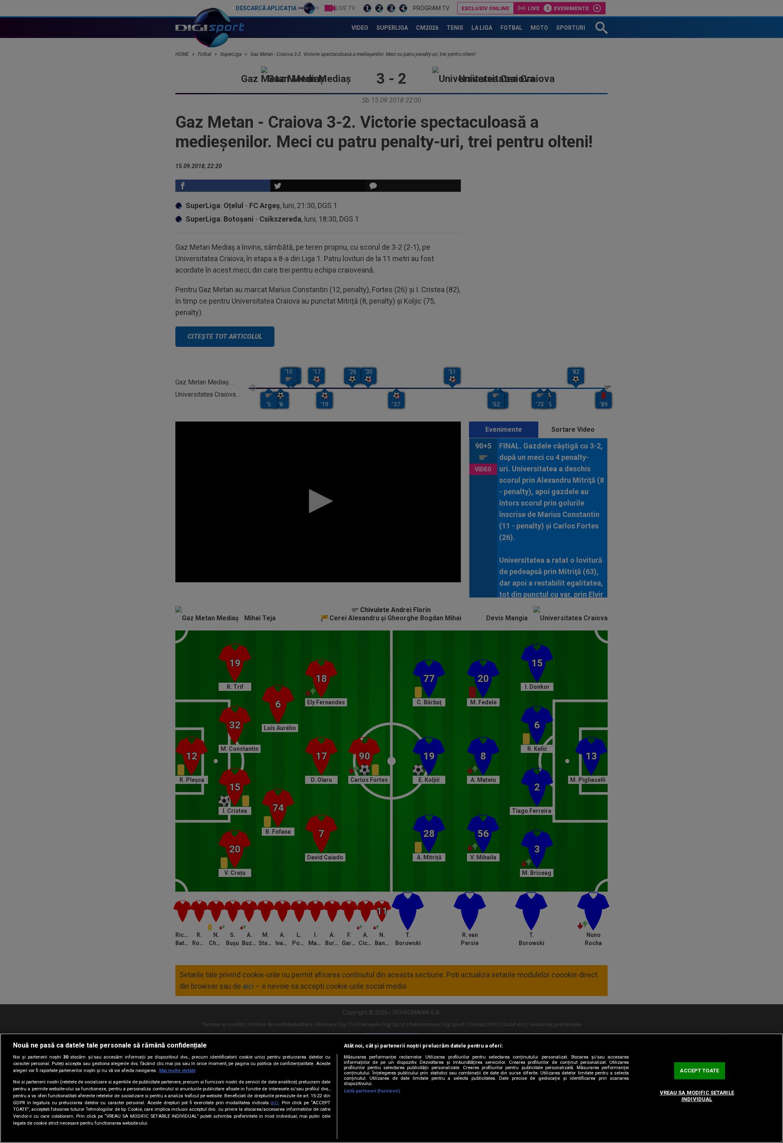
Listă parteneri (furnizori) (372, 1091)
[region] (391, 1088)
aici (274, 1102)
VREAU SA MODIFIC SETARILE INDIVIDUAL (697, 1096)
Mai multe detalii (177, 1070)
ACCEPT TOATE (699, 1071)
